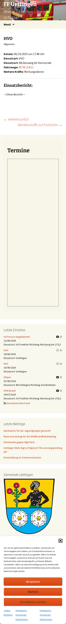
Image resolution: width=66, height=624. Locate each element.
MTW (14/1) (26, 67)
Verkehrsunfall (16, 119)
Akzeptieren (33, 581)
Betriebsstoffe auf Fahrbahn (40, 124)
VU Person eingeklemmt (17, 336)
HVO (6, 350)
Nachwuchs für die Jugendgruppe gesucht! (27, 430)
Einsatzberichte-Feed (18, 403)
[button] (60, 541)
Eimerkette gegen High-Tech (19, 442)
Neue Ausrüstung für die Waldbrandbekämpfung (30, 436)
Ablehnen (33, 592)
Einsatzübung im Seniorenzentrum (22, 457)
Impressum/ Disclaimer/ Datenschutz (22, 615)
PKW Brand (10, 390)
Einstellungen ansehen (33, 602)
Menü (7, 24)
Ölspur (7, 377)
